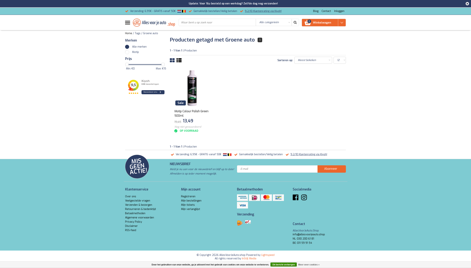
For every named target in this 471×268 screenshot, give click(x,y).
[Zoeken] (295, 22)
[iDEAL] (254, 197)
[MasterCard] (266, 197)
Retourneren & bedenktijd (140, 209)
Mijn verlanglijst (190, 209)
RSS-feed (130, 230)
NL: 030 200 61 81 (303, 238)
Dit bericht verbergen (283, 264)
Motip (135, 52)
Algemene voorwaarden (139, 217)
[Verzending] (239, 223)
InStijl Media (249, 258)
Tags (138, 33)
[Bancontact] (278, 197)
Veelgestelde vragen (137, 200)
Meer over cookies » (309, 264)
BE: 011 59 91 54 (302, 243)
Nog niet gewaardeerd (187, 127)
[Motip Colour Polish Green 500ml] (192, 88)
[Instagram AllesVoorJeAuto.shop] (304, 199)
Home (128, 33)
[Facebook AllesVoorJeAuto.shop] (295, 199)
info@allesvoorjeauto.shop (309, 234)
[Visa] (242, 205)
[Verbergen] (467, 3)
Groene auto (150, 33)
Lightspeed (268, 255)
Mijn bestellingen (191, 200)
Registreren (188, 196)
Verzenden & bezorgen (138, 205)
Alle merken (139, 46)
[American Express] (242, 197)
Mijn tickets (188, 205)
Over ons (130, 196)
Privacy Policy (133, 222)
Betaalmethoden (135, 213)
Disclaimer (131, 226)
